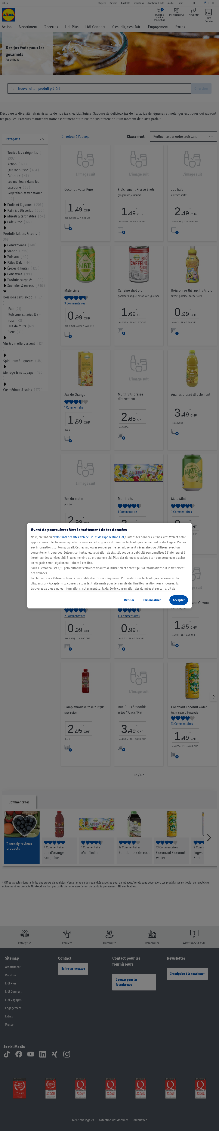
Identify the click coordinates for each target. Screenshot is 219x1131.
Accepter (179, 600)
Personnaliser (152, 600)
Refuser (129, 600)
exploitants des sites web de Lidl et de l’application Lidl (88, 537)
